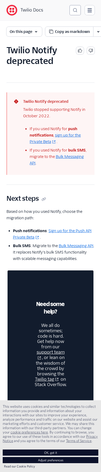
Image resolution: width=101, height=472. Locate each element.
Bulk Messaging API (76, 245)
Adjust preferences (50, 460)
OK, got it (50, 452)
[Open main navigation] (90, 10)
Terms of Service (79, 441)
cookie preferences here (29, 432)
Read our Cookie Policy (19, 466)
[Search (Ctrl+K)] (75, 10)
